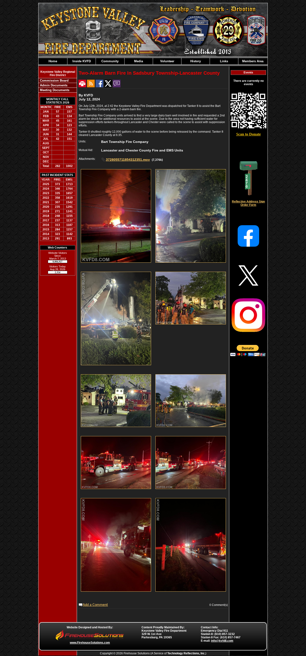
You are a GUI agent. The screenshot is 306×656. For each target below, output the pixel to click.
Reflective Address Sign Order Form (248, 203)
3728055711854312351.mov (128, 159)
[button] (81, 61)
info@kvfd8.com (222, 640)
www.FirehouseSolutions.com (90, 642)
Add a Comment (95, 605)
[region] (153, 61)
